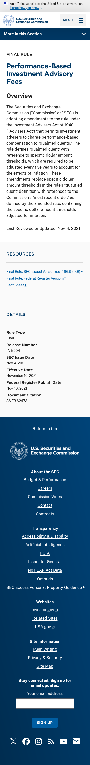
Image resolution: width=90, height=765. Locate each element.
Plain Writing (45, 649)
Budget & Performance (45, 479)
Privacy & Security (45, 657)
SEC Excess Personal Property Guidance (44, 587)
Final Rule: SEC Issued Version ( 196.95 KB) (43, 272)
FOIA (45, 553)
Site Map (45, 666)
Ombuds (45, 579)
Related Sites (45, 618)
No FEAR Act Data (45, 570)
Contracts (45, 514)
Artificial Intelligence (45, 544)
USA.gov (43, 626)
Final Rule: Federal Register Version (34, 278)
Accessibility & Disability (45, 536)
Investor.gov (43, 609)
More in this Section (23, 34)
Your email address (45, 693)
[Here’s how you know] (45, 6)
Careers (45, 488)
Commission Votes (45, 496)
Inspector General (45, 561)
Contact (45, 505)
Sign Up (45, 722)
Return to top (45, 428)
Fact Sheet (15, 285)
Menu (68, 20)
